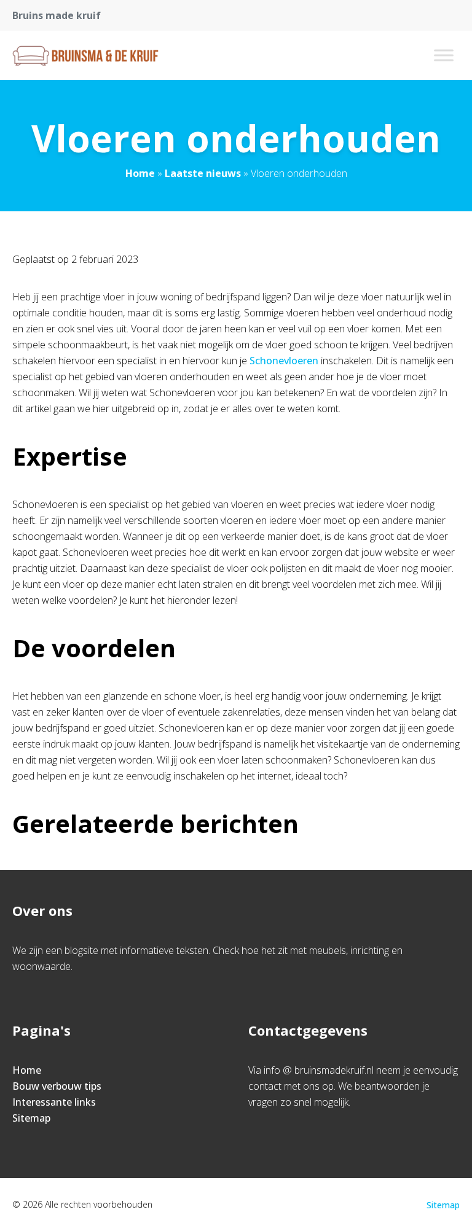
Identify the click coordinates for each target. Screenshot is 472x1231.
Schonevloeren (284, 360)
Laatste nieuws (203, 173)
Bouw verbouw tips (56, 1086)
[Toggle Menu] (444, 55)
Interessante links (54, 1102)
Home (140, 173)
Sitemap (31, 1118)
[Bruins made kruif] (85, 55)
